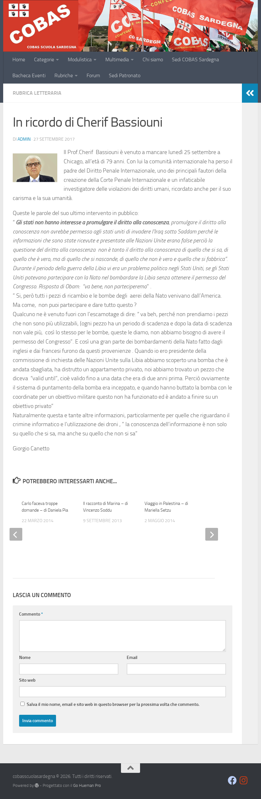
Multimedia (117, 59)
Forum (93, 75)
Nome (25, 657)
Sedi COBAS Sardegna (195, 59)
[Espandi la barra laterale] (250, 93)
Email (132, 657)
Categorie (44, 59)
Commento (31, 614)
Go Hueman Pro (87, 785)
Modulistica (80, 59)
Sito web (27, 680)
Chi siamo (153, 59)
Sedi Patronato (124, 75)
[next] (211, 534)
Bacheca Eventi (29, 75)
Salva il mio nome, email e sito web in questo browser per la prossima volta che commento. (113, 704)
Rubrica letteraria (37, 93)
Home (18, 59)
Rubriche (63, 75)
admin (24, 139)
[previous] (16, 534)
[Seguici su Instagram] (243, 780)
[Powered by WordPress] (37, 785)
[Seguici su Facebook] (232, 780)
